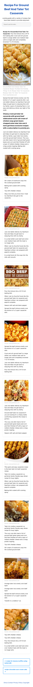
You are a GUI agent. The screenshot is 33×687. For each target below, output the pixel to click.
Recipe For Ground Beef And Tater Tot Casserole (16, 9)
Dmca (5, 682)
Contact (10, 682)
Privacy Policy (18, 682)
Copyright (26, 682)
